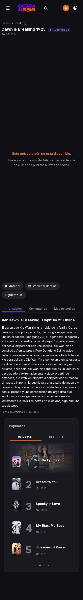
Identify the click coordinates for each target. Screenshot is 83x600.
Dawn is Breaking (14, 23)
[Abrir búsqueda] (45, 8)
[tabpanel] (41, 505)
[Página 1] (40, 565)
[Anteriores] (35, 565)
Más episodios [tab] (64, 308)
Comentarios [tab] (38, 308)
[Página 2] (43, 565)
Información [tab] (13, 308)
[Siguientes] (48, 565)
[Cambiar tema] (75, 8)
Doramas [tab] (25, 437)
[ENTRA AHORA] (66, 8)
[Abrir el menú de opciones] (7, 8)
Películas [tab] (57, 437)
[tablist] (41, 437)
